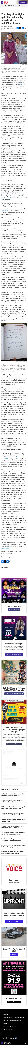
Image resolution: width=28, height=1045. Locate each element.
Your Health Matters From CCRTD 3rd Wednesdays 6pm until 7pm (14, 729)
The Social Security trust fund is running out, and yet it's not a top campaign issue (13, 833)
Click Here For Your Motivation (14, 654)
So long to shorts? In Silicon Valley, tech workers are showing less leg (11, 801)
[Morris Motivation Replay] (14, 628)
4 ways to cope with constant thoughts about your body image (13, 820)
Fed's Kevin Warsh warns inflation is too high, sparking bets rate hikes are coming (13, 794)
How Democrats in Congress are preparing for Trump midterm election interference (13, 839)
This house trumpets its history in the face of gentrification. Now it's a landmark (13, 826)
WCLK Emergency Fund (14, 998)
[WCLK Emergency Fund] (14, 978)
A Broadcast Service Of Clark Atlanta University (13, 1017)
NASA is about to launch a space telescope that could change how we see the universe (13, 807)
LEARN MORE (14, 954)
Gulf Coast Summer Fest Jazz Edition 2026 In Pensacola (14, 689)
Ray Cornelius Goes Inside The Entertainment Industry (14, 914)
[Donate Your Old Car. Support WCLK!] (14, 936)
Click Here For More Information (14, 693)
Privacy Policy (6, 1023)
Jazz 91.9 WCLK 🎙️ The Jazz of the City (12, 783)
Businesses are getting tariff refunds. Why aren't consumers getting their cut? (12, 852)
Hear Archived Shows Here (14, 744)
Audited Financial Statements (9, 1026)
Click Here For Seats (14, 610)
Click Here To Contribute (14, 1002)
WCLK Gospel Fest (14, 606)
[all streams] (26, 1043)
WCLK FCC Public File (7, 1029)
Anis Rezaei (4, 210)
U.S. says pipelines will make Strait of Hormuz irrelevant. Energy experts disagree (13, 846)
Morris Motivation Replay (14, 644)
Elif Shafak (22, 84)
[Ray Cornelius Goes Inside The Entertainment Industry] (14, 899)
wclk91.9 (25, 783)
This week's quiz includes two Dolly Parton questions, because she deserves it (12, 814)
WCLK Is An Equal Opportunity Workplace (12, 1020)
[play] (2, 1043)
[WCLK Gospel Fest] (14, 590)
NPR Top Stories (9, 557)
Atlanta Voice (14, 880)
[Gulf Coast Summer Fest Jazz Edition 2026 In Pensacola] (14, 672)
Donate (23, 2)
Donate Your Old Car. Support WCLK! (14, 950)
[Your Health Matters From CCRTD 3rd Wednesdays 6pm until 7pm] (14, 712)
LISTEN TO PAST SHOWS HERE (14, 921)
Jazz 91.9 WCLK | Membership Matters (14, 5)
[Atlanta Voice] (14, 867)
